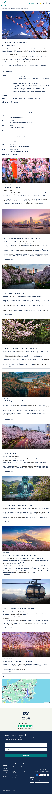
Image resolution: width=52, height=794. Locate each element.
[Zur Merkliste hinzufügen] (49, 13)
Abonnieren (26, 755)
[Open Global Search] (37, 3)
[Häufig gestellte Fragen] (46, 3)
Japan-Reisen (7, 8)
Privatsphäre (15, 769)
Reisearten (5, 770)
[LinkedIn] (45, 769)
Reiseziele (5, 768)
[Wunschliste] (43, 3)
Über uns (23, 766)
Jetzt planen (31, 3)
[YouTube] (48, 769)
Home (3, 8)
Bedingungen (15, 775)
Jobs (22, 769)
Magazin (5, 772)
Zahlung (14, 777)
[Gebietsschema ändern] (40, 3)
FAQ (13, 766)
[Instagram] (43, 769)
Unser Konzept (6, 778)
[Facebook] (40, 769)
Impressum (23, 771)
